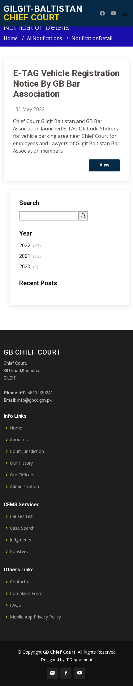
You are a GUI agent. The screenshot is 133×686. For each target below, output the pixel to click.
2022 (30, 245)
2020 (28, 266)
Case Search (22, 528)
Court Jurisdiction (27, 451)
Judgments (20, 540)
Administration (24, 486)
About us (19, 439)
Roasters (19, 551)
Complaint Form (26, 593)
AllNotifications (44, 38)
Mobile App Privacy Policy (35, 617)
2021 (30, 256)
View (104, 164)
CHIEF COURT (43, 13)
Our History (21, 463)
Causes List (21, 516)
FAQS (15, 605)
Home (11, 38)
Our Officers (22, 475)
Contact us (21, 582)
